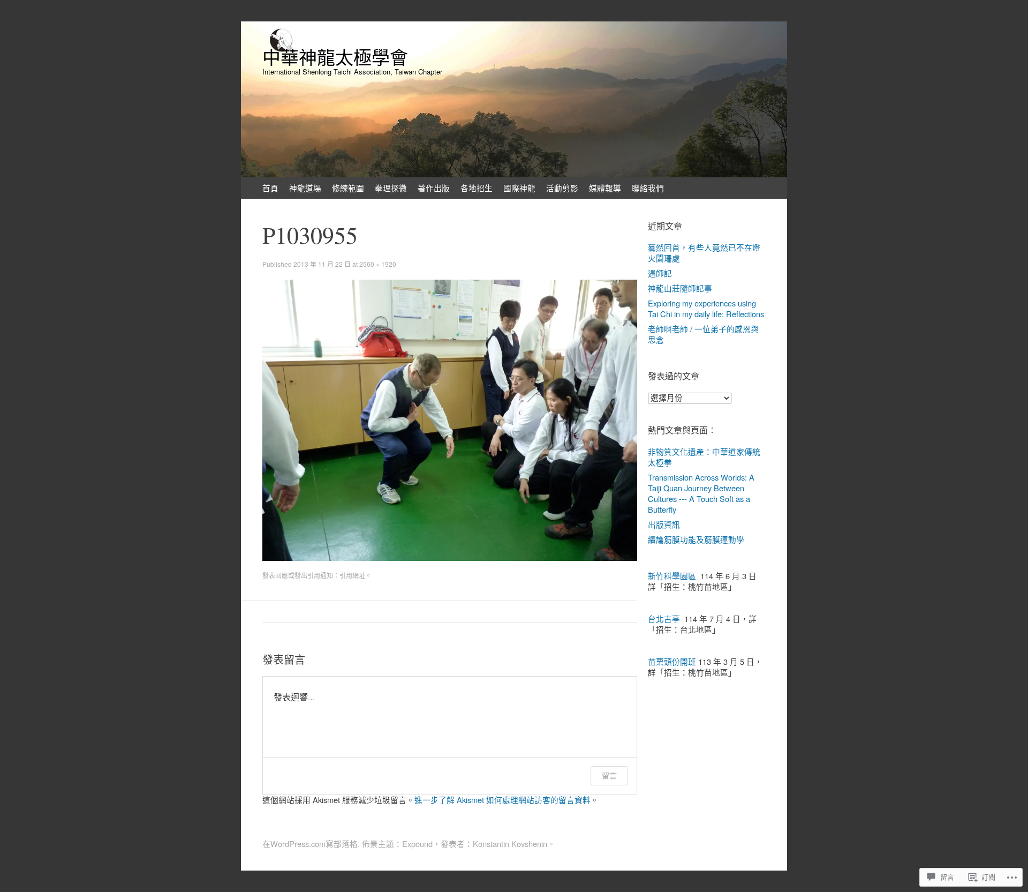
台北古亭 (664, 618)
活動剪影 (562, 187)
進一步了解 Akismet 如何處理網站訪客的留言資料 (502, 799)
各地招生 (476, 187)
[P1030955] (449, 557)
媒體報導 (605, 187)
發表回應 (275, 575)
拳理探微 (391, 187)
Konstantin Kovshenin (510, 843)
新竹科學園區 (672, 575)
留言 (609, 775)
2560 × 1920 (377, 263)
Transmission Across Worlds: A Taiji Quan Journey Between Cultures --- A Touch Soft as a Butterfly (701, 493)
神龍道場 (305, 187)
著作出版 (434, 187)
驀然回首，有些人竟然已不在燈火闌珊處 (704, 253)
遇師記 (660, 273)
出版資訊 (664, 524)
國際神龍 (519, 187)
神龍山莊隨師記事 (680, 288)
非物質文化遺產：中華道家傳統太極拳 (704, 457)
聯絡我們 (648, 187)
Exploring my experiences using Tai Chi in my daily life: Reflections (706, 308)
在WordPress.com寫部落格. (311, 843)
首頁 (270, 187)
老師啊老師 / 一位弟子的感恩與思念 (703, 334)
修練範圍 (348, 187)
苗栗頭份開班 (672, 661)
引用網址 (352, 575)
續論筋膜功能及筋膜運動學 (696, 539)
